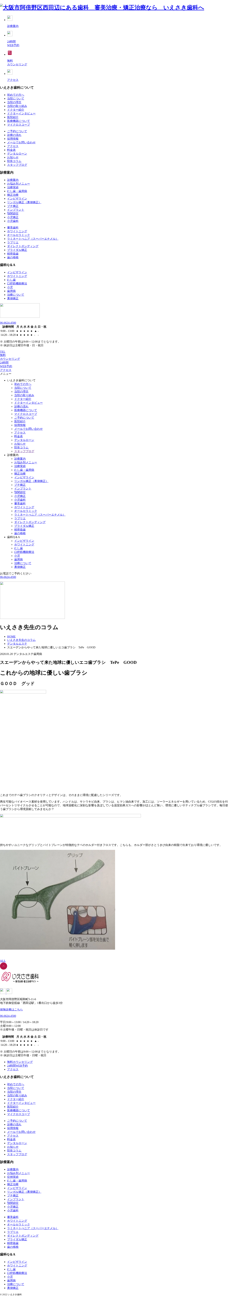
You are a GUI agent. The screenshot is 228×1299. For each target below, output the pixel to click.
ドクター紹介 (15, 109)
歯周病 (11, 290)
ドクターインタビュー (21, 113)
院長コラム (14, 161)
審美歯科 (13, 227)
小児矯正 (13, 217)
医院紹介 (13, 117)
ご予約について (17, 131)
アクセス (13, 146)
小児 (10, 287)
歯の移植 (13, 257)
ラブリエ (13, 242)
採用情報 (13, 138)
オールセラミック (18, 234)
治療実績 (13, 187)
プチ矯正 (13, 206)
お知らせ (13, 157)
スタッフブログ (17, 164)
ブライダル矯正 (17, 249)
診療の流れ (14, 134)
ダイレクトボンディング (22, 246)
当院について (15, 98)
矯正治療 (13, 194)
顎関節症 (13, 213)
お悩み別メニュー (18, 183)
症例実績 (13, 1176)
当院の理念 (14, 102)
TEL (2, 351)
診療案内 (13, 179)
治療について (15, 294)
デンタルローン (17, 153)
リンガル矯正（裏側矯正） (24, 202)
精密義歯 (13, 253)
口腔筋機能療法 (17, 283)
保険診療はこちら (11, 1009)
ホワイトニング (17, 231)
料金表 (11, 149)
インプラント (15, 209)
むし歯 (11, 279)
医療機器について (18, 120)
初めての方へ (15, 94)
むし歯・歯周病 (17, 191)
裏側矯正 (13, 298)
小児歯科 (13, 220)
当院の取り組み (17, 105)
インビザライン (17, 198)
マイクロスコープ (18, 124)
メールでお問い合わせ (21, 142)
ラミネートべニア (32, 238)
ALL (3, 960)
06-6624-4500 (8, 322)
